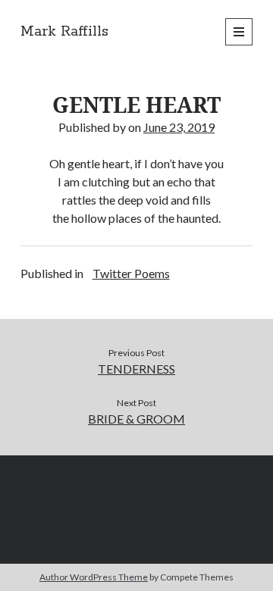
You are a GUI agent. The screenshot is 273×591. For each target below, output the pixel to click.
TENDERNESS (136, 368)
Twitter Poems (131, 273)
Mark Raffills (64, 32)
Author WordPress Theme (93, 577)
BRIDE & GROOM (136, 418)
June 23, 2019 (179, 127)
